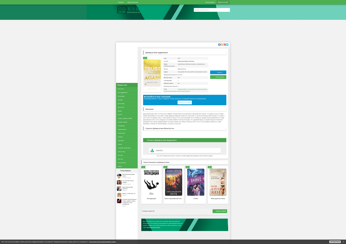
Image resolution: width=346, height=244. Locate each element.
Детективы (121, 103)
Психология (121, 133)
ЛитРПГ (120, 115)
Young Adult (190, 89)
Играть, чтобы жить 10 (128, 193)
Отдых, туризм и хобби (125, 118)
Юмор (120, 166)
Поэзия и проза (122, 122)
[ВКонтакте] (219, 45)
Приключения (122, 129)
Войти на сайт (223, 2)
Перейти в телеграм (184, 102)
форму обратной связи (153, 227)
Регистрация (209, 2)
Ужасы (120, 144)
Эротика (120, 159)
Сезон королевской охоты (174, 198)
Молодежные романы (200, 89)
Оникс (195, 198)
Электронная (220, 77)
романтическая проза (183, 91)
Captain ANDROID (128, 10)
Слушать (219, 72)
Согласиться (335, 241)
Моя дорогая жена (218, 198)
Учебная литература (124, 148)
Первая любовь (182, 89)
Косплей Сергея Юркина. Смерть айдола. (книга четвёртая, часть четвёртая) (129, 201)
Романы (120, 137)
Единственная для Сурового (127, 187)
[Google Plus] (225, 45)
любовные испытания (170, 91)
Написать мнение (221, 211)
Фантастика (121, 151)
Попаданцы (121, 126)
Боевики (120, 100)
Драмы (120, 111)
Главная (121, 2)
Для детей (121, 107)
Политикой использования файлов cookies (102, 242)
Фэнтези (120, 155)
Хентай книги (122, 163)
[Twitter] (227, 45)
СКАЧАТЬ (159, 150)
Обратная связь (132, 2)
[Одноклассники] (222, 45)
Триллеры (121, 140)
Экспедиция (151, 198)
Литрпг (124, 195)
